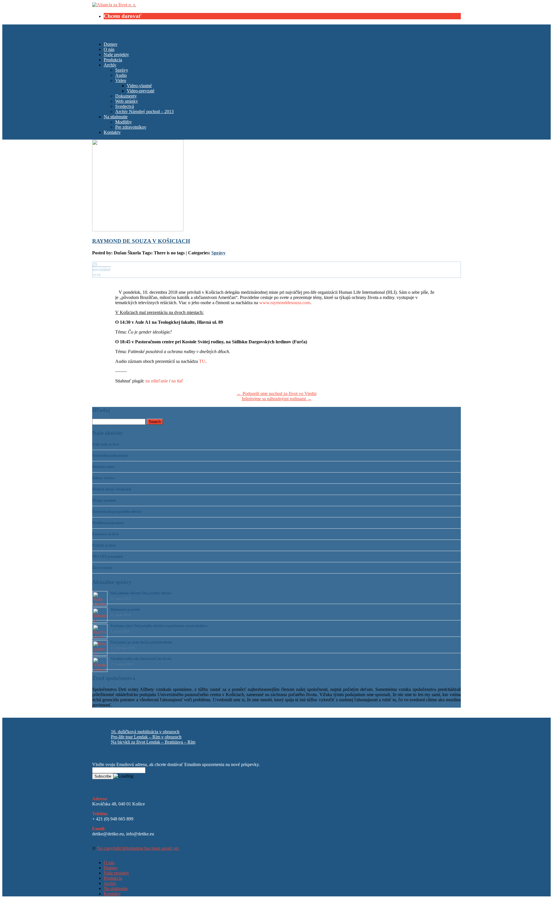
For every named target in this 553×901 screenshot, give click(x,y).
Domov (111, 44)
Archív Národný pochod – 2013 (144, 111)
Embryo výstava (103, 478)
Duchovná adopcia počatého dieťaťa (116, 512)
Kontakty (112, 132)
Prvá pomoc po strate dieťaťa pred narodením (141, 642)
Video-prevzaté (140, 90)
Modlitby (123, 121)
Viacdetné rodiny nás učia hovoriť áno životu (140, 659)
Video (120, 80)
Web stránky (126, 101)
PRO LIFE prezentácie (107, 557)
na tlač (177, 380)
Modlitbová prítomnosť (108, 523)
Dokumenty (126, 96)
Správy (121, 70)
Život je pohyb (102, 568)
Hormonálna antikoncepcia (110, 456)
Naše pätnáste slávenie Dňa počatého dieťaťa (140, 593)
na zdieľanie (156, 380)
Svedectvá (124, 106)
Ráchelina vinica (103, 467)
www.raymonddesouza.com (284, 302)
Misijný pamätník (104, 500)
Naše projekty (116, 54)
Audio (121, 75)
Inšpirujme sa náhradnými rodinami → (277, 398)
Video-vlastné (139, 85)
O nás (109, 49)
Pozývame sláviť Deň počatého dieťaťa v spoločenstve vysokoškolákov (159, 626)
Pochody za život (103, 545)
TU (202, 361)
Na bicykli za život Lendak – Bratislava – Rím (153, 742)
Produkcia (113, 59)
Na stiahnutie (116, 116)
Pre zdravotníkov (130, 127)
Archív (110, 64)
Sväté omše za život (105, 444)
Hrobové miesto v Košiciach (111, 489)
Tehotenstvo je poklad (125, 609)
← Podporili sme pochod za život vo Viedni (277, 393)
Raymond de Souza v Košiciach (141, 241)
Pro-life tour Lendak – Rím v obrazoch (146, 736)
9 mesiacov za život (105, 534)
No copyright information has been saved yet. (138, 848)
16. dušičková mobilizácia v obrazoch (145, 731)
